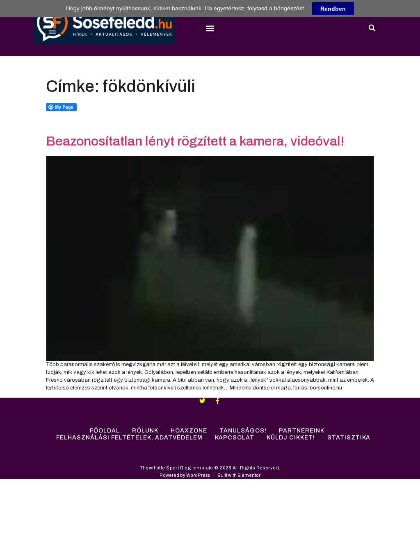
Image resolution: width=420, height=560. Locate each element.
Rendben (333, 8)
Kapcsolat (234, 438)
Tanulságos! (243, 431)
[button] (210, 28)
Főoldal (105, 431)
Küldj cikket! (291, 438)
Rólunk (145, 431)
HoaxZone (189, 431)
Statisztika (348, 438)
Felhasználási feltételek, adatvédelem (129, 438)
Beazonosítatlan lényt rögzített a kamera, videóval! (195, 141)
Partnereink (301, 431)
